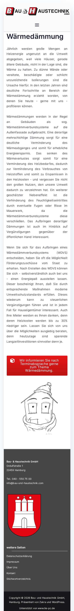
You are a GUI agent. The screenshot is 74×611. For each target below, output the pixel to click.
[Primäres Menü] (37, 25)
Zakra (42, 602)
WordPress (58, 602)
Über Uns (12, 567)
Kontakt (11, 573)
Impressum (13, 561)
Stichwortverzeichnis (18, 578)
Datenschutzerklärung (19, 556)
